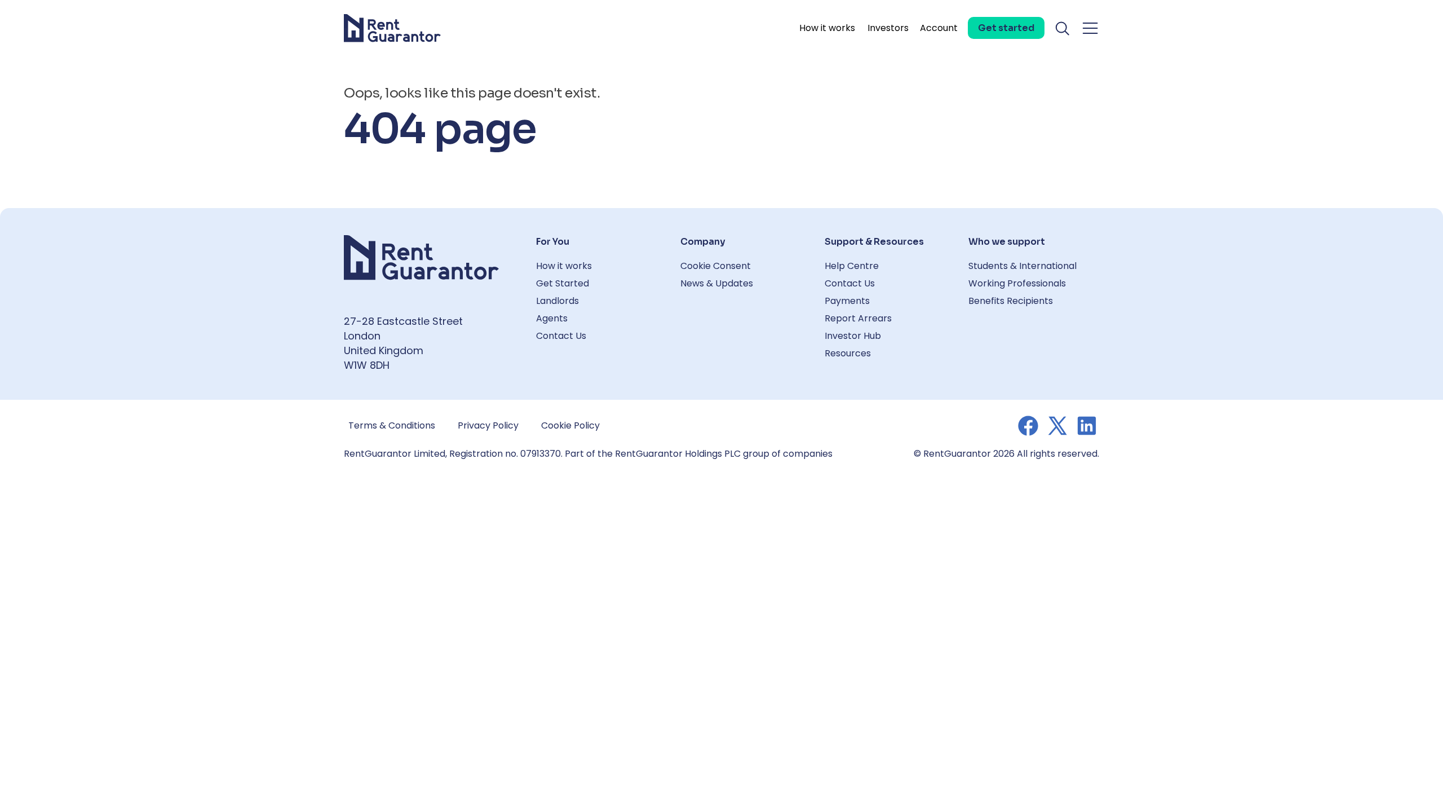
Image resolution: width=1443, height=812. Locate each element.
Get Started (562, 283)
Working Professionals (1017, 283)
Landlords (557, 300)
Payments (847, 300)
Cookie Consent (715, 265)
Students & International (1022, 265)
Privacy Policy (488, 425)
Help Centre (852, 265)
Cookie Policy (570, 425)
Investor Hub (853, 335)
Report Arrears (858, 318)
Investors (888, 27)
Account (939, 27)
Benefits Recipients (1010, 300)
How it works (827, 27)
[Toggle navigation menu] (1090, 28)
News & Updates (716, 283)
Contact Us (561, 335)
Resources (848, 353)
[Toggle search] (1063, 28)
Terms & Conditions (391, 425)
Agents (552, 318)
